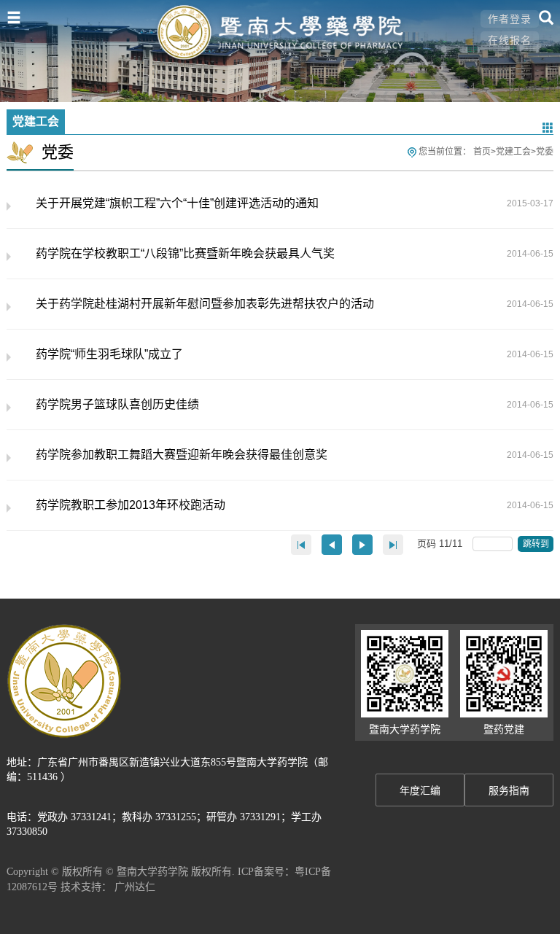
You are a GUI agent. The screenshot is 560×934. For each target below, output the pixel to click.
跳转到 (537, 544)
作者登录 (510, 19)
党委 (544, 152)
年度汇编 (420, 790)
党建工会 (513, 152)
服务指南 (509, 790)
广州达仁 (134, 886)
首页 (482, 152)
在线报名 (510, 40)
